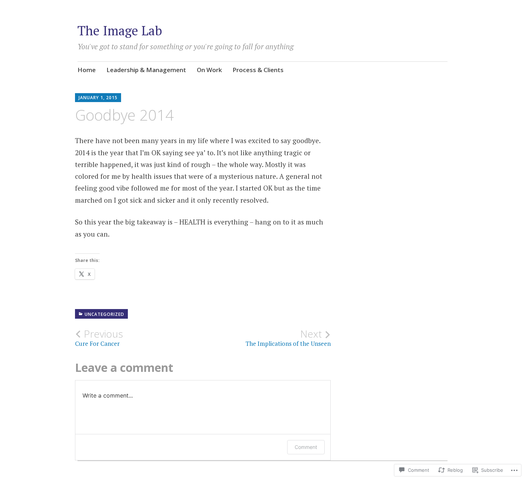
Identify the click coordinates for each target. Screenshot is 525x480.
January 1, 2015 (98, 98)
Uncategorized (104, 314)
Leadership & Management (146, 70)
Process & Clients (258, 70)
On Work (209, 70)
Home (87, 70)
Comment (306, 447)
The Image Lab (120, 30)
